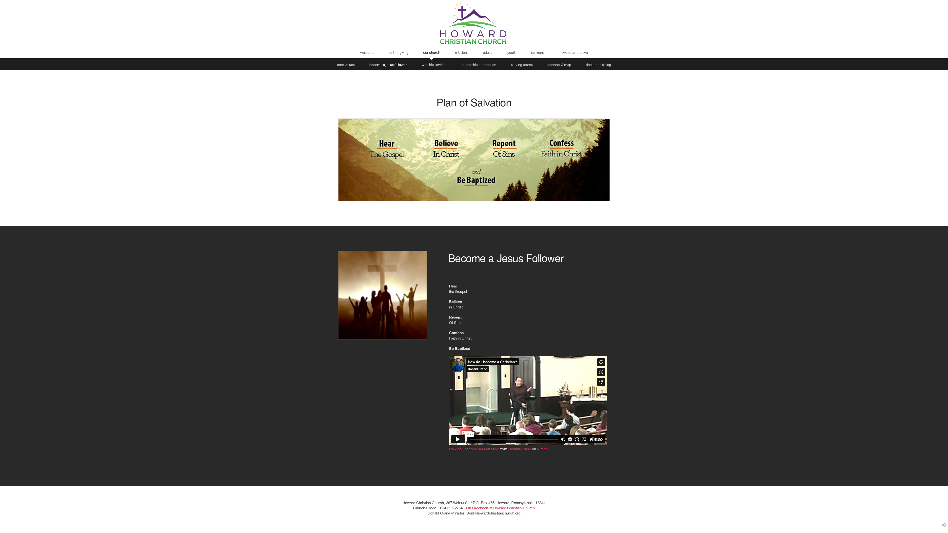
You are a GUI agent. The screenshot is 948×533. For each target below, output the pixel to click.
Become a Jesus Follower (388, 65)
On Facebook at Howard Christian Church (500, 507)
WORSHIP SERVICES (434, 65)
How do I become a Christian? (474, 448)
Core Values (346, 65)
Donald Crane (519, 448)
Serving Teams (522, 65)
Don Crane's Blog (598, 65)
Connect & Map (559, 65)
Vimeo (542, 448)
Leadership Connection (479, 65)
